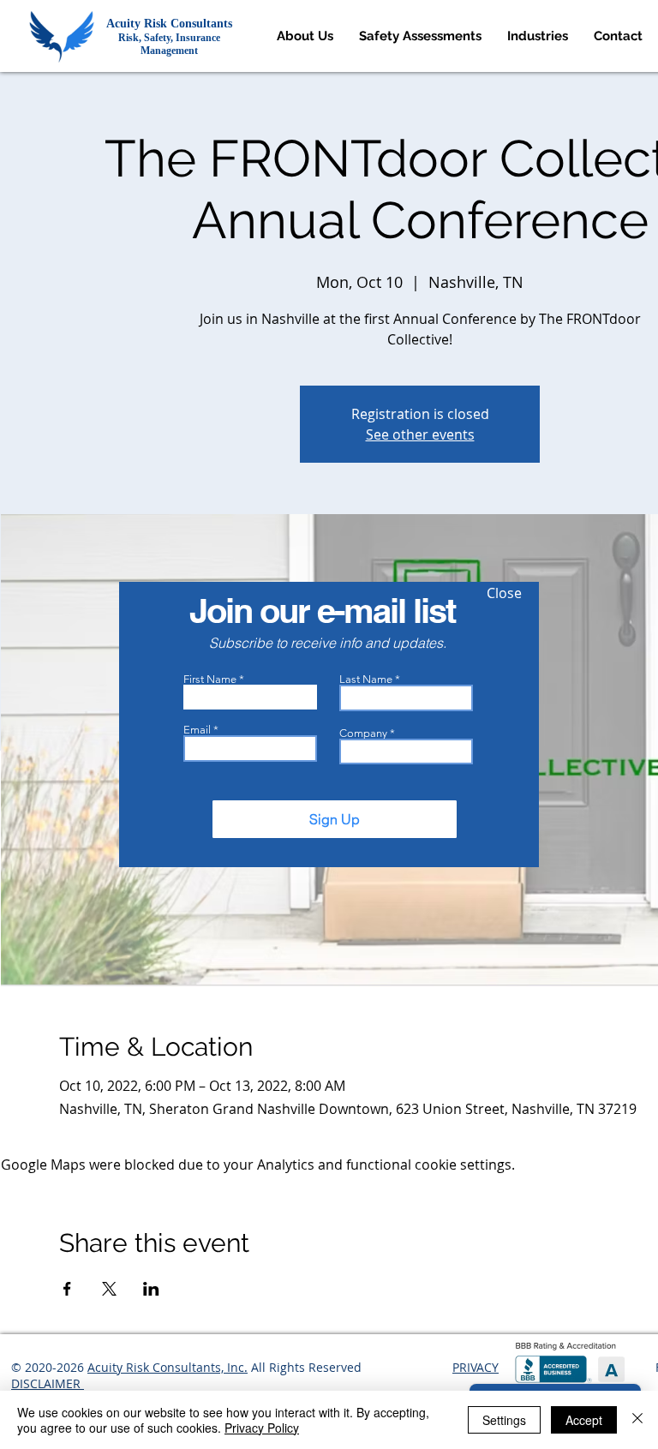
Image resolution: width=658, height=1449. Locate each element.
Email (197, 729)
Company (363, 733)
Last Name (365, 679)
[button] (504, 593)
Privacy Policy (261, 1427)
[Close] (637, 1419)
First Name (209, 679)
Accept (583, 1419)
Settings (504, 1419)
